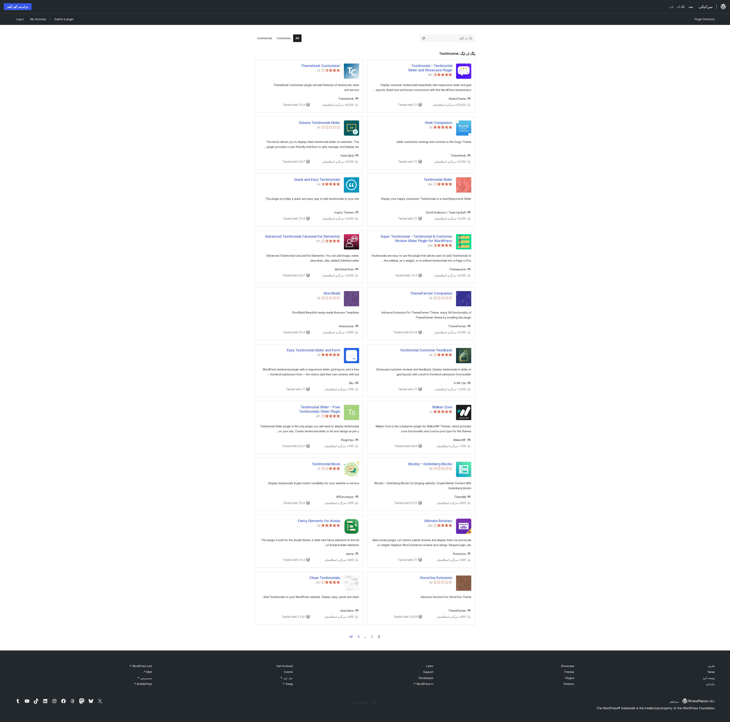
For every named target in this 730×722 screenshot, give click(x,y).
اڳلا (351, 636)
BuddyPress (143, 683)
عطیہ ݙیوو (286, 678)
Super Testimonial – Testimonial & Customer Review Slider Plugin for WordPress (416, 238)
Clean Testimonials (324, 578)
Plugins (569, 678)
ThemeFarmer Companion (431, 293)
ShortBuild (332, 293)
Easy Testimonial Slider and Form (313, 350)
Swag (287, 683)
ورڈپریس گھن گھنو (17, 6)
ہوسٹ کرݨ (709, 678)
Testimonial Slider (438, 179)
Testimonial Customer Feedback (426, 350)
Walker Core (442, 407)
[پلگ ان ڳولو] (424, 38)
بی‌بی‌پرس (144, 678)
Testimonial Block (326, 464)
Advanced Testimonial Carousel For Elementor (302, 236)
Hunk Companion (438, 123)
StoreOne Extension (436, 578)
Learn (429, 666)
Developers (426, 678)
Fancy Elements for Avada (319, 521)
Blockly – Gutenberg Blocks (430, 464)
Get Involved (284, 666)
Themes (569, 671)
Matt (147, 671)
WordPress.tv (423, 683)
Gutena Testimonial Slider (319, 123)
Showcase (567, 666)
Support (428, 671)
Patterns (568, 683)
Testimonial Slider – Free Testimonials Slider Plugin (319, 409)
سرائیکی (673, 701)
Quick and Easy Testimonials (317, 179)
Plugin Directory (705, 19)
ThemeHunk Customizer (320, 66)
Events (288, 671)
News (711, 671)
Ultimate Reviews (438, 521)
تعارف (711, 666)
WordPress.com (140, 666)
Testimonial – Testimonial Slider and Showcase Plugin (430, 68)
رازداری (710, 683)
